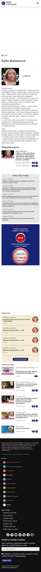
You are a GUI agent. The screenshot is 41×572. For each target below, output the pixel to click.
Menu (37, 3)
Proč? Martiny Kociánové (14, 466)
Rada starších (10, 492)
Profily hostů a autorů (10, 521)
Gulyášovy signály (12, 496)
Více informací (20, 556)
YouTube (15, 534)
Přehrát (36, 163)
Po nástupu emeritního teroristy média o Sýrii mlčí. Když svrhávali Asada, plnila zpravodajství (26, 400)
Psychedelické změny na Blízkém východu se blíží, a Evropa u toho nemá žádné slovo (27, 415)
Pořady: (4, 458)
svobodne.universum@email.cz (9, 567)
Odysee (32, 534)
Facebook (7, 534)
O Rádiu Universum (9, 526)
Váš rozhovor (10, 471)
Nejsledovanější (8, 518)
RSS (24, 534)
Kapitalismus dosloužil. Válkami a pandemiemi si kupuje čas (26, 372)
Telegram (28, 534)
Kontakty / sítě (7, 524)
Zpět (6, 55)
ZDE (20, 238)
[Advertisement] (20, 28)
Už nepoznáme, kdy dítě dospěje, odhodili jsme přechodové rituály (27, 385)
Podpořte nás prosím (9, 513)
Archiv (8, 505)
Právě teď (9, 475)
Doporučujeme (8, 515)
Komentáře (10, 500)
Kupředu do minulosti (13, 462)
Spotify (11, 534)
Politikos (9, 479)
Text (33, 162)
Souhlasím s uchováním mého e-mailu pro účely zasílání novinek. (20, 555)
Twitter (20, 534)
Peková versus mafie (22, 428)
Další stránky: (6, 510)
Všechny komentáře (20, 359)
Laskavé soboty (11, 483)
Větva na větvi (10, 488)
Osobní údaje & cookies (10, 529)
